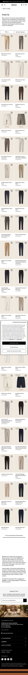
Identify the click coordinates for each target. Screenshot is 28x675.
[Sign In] (23, 5)
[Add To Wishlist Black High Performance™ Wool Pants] (26, 270)
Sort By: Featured (20, 32)
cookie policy (11, 339)
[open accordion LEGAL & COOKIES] (26, 645)
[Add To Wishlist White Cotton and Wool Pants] (12, 298)
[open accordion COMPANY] (26, 642)
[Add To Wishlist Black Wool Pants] (12, 510)
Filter (6, 32)
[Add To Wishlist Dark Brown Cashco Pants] (12, 456)
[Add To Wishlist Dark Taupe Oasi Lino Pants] (26, 36)
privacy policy (19, 339)
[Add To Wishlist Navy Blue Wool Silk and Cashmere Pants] (26, 484)
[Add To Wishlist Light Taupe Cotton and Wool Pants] (26, 298)
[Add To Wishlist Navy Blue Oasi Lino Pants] (12, 87)
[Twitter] (2, 659)
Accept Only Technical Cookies (14, 351)
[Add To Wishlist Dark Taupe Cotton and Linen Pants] (12, 139)
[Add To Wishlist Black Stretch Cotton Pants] (26, 191)
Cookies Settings (14, 347)
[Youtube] (11, 659)
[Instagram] (5, 659)
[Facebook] (8, 659)
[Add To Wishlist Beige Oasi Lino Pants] (12, 36)
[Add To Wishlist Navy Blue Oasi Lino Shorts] (26, 376)
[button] (5, 5)
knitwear (4, 580)
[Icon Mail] (21, 4)
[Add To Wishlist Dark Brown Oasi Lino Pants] (26, 87)
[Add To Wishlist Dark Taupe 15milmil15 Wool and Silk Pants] (12, 217)
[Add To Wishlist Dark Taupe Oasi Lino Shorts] (26, 113)
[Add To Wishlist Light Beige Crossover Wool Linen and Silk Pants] (26, 139)
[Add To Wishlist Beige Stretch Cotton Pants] (26, 165)
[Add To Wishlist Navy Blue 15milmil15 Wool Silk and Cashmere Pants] (26, 429)
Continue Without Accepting (19, 322)
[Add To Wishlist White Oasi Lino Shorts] (12, 113)
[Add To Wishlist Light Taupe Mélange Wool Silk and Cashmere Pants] (26, 456)
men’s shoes (15, 580)
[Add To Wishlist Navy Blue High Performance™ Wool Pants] (12, 270)
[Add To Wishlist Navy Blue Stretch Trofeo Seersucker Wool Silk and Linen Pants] (26, 243)
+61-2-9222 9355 (7, 627)
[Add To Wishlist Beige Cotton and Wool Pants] (12, 243)
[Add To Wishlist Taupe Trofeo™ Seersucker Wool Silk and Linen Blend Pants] (12, 402)
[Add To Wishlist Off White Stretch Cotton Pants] (12, 165)
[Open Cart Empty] (26, 4)
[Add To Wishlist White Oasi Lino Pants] (26, 62)
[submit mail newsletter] (25, 600)
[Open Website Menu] (2, 5)
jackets (20, 579)
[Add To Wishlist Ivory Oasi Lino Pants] (12, 62)
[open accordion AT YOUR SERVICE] (26, 638)
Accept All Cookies (14, 343)
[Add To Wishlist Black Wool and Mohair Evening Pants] (26, 402)
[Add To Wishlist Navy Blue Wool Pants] (26, 510)
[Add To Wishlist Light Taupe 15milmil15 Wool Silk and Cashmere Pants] (12, 429)
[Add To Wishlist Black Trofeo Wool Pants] (26, 217)
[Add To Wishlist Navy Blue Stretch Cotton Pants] (12, 191)
